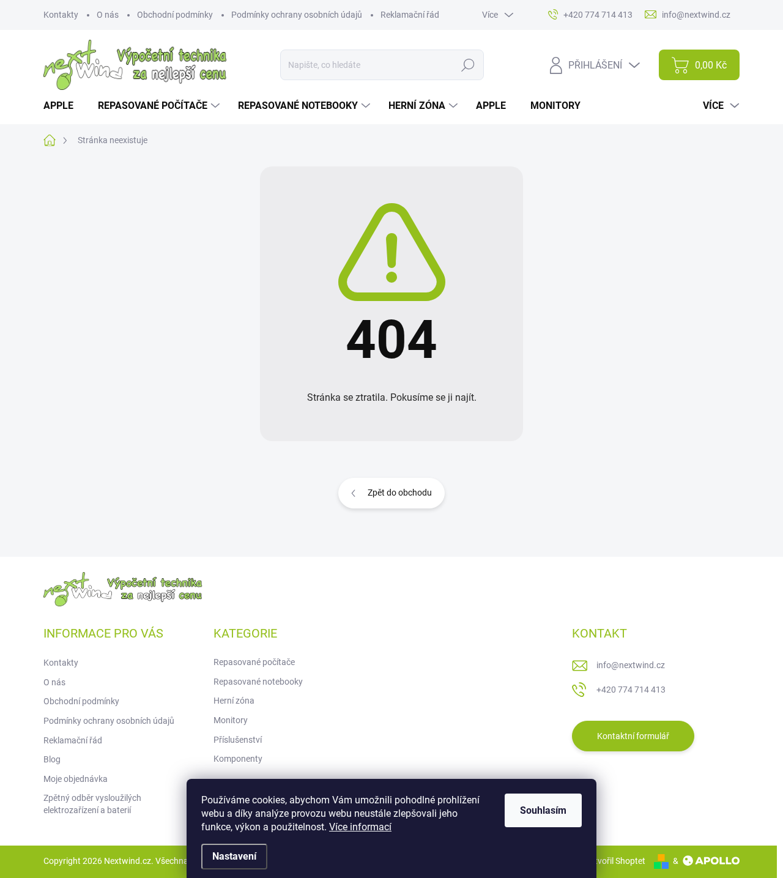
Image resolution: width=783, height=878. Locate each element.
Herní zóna (233, 700)
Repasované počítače (254, 662)
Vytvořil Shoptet (615, 861)
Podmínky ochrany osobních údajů (296, 15)
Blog (52, 759)
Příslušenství (237, 740)
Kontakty (60, 15)
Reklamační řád (409, 15)
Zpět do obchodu (400, 492)
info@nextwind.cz (630, 665)
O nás (108, 15)
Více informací (360, 827)
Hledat (467, 65)
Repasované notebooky (258, 681)
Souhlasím (543, 810)
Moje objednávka (75, 779)
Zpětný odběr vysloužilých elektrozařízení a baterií (92, 804)
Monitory (230, 720)
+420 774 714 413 (631, 689)
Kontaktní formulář (633, 736)
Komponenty (237, 759)
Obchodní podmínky (175, 15)
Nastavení (234, 856)
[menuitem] (63, 105)
